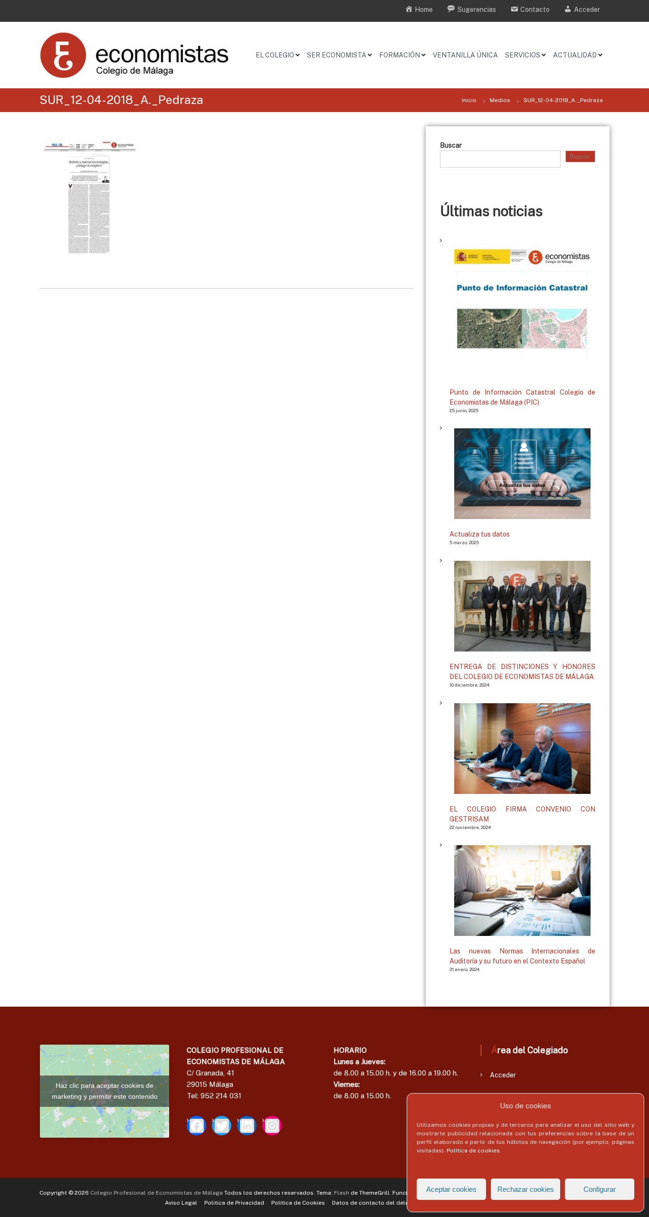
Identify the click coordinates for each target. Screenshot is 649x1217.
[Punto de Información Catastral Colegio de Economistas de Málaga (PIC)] (522, 309)
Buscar (451, 145)
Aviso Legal (181, 1202)
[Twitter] (221, 1125)
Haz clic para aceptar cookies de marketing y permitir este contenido (105, 1091)
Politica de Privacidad (234, 1202)
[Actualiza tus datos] (522, 474)
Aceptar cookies (451, 1189)
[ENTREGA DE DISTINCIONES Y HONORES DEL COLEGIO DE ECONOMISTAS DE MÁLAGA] (522, 606)
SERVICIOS (522, 55)
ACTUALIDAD (575, 55)
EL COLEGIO (275, 55)
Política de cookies (473, 1150)
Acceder (503, 1075)
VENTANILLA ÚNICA (465, 55)
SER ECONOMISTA (336, 55)
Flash (341, 1192)
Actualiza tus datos (479, 534)
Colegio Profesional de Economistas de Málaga (156, 1192)
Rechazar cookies (525, 1189)
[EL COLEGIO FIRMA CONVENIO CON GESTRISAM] (522, 748)
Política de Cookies (298, 1202)
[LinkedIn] (247, 1125)
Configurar (599, 1189)
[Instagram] (272, 1125)
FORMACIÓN (399, 55)
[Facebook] (196, 1125)
